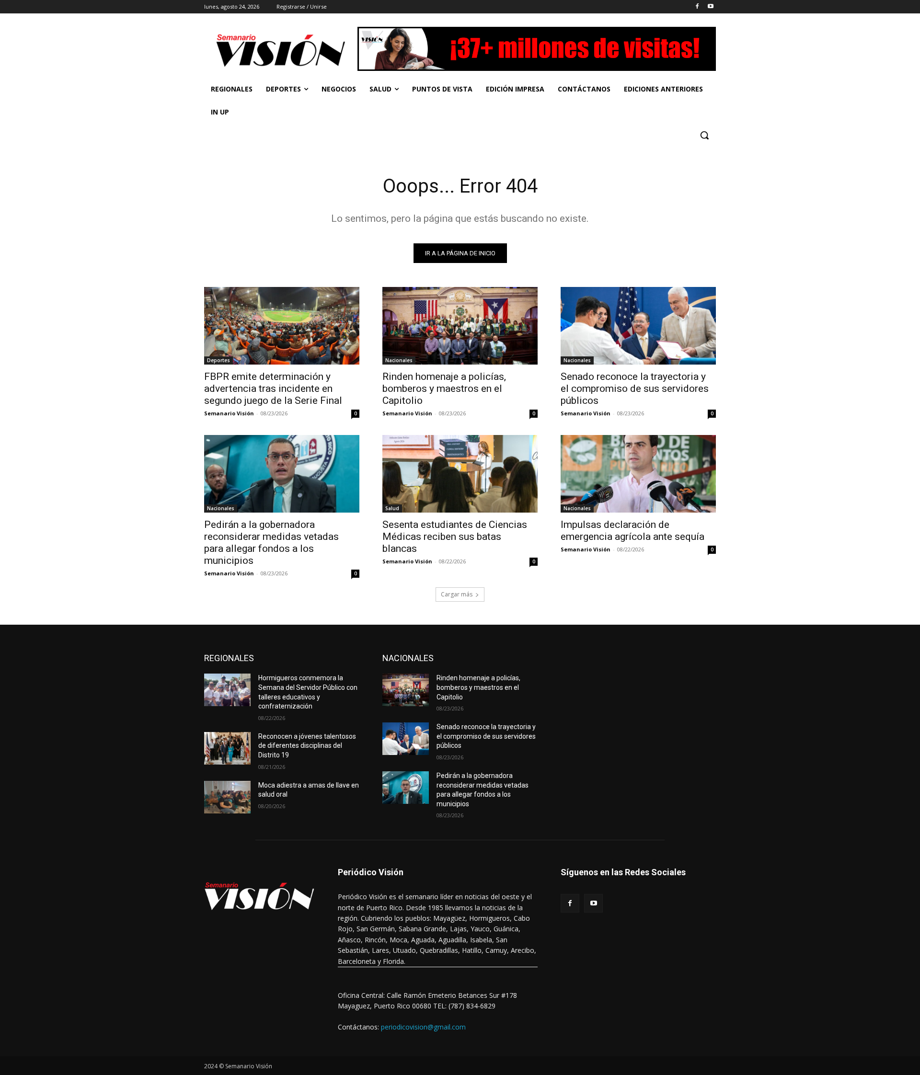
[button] (704, 135)
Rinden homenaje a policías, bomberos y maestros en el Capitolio (444, 388)
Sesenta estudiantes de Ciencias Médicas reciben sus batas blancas (454, 536)
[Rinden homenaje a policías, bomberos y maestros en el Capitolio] (460, 326)
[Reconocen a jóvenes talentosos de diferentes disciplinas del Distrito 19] (227, 748)
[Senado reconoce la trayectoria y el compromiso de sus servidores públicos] (638, 326)
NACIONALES (408, 658)
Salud (392, 508)
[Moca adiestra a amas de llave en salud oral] (227, 797)
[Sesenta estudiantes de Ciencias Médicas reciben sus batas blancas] (460, 474)
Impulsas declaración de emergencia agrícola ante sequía (632, 530)
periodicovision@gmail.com (423, 1026)
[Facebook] (696, 6)
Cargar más (456, 594)
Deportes (218, 360)
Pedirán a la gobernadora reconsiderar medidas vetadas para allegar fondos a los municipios (271, 542)
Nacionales (399, 360)
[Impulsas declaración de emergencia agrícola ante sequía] (638, 474)
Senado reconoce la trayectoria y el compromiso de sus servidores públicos (635, 388)
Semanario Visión (229, 413)
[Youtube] (710, 6)
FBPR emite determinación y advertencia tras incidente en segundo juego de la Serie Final (273, 388)
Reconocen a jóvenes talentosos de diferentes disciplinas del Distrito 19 (307, 745)
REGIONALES (229, 658)
